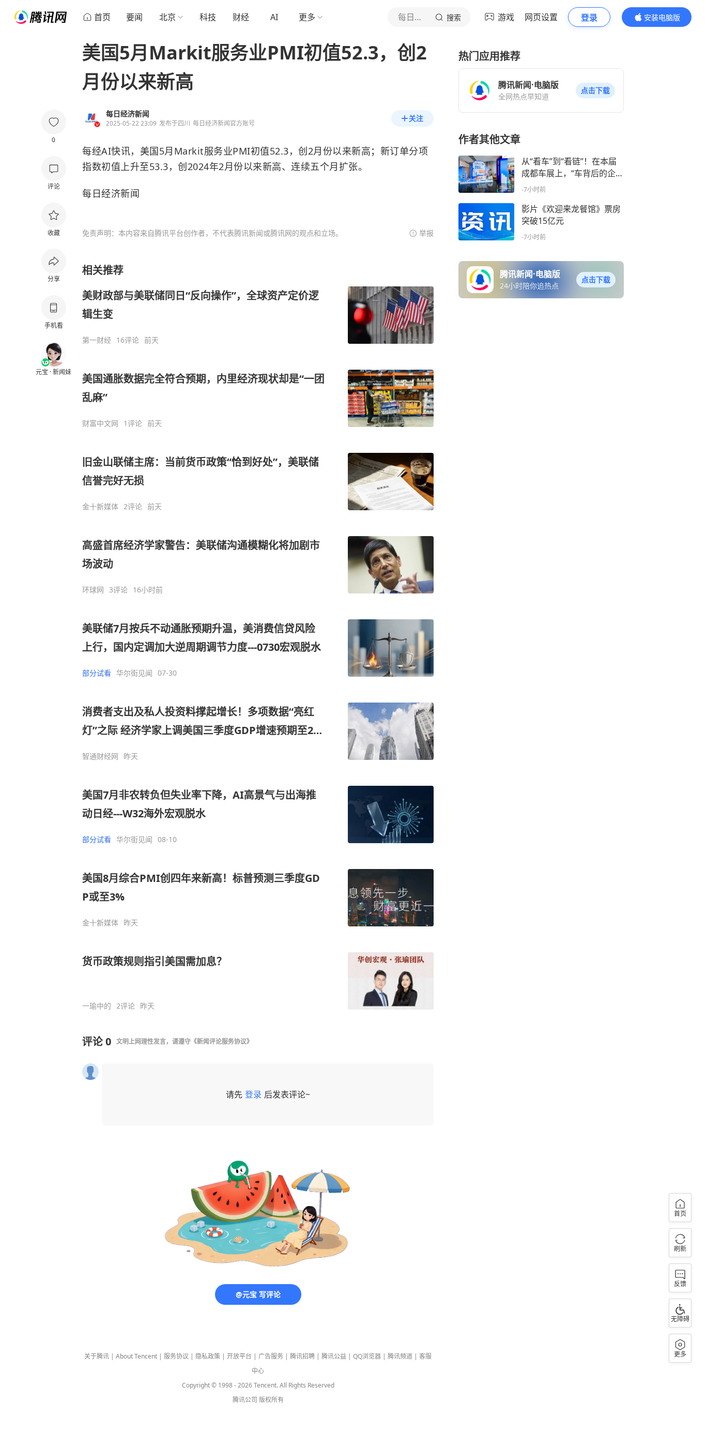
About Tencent (136, 1356)
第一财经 (96, 340)
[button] (595, 90)
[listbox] (258, 637)
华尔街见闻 (134, 673)
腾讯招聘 (302, 1356)
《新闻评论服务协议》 (222, 1041)
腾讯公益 (333, 1356)
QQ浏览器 (367, 1356)
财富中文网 (100, 423)
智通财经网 (100, 756)
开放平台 (239, 1356)
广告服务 (270, 1356)
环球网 (93, 589)
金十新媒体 (100, 506)
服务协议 (176, 1356)
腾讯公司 (245, 1399)
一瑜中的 (96, 1006)
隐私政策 (207, 1356)
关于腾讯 (96, 1356)
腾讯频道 (400, 1356)
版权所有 (271, 1399)
